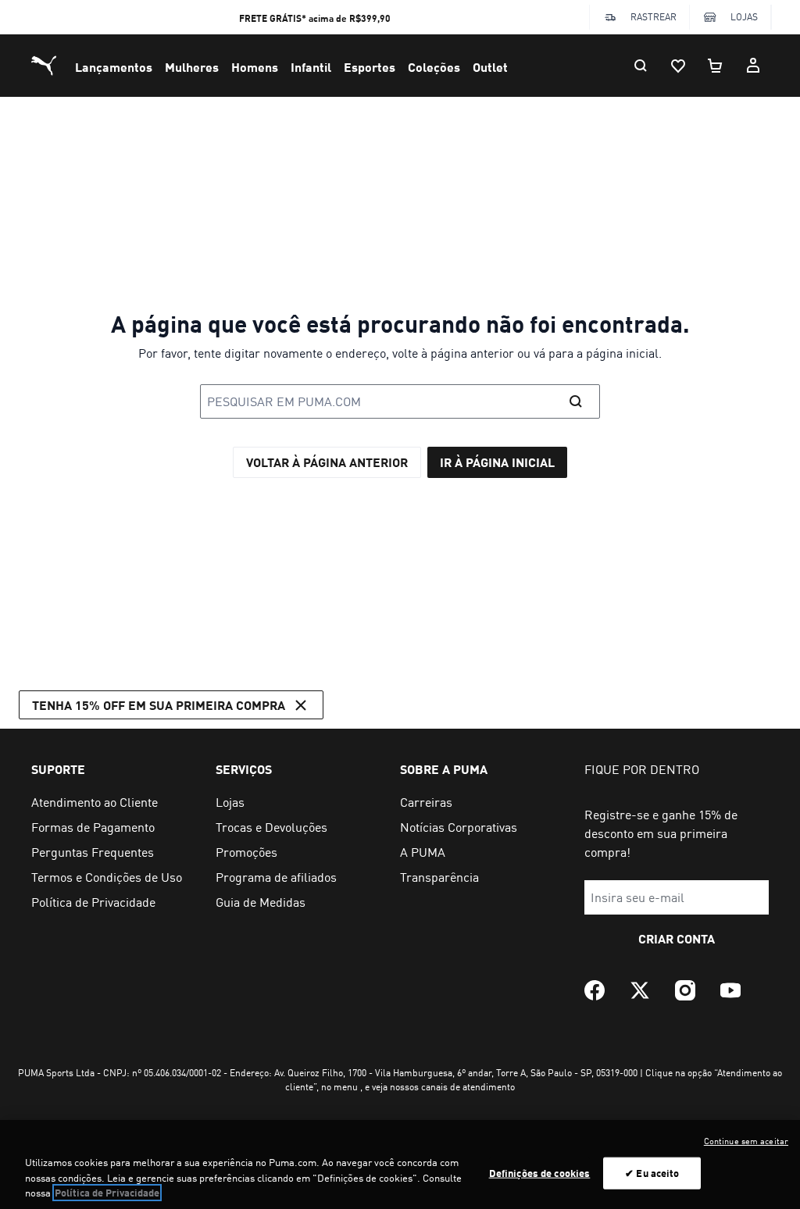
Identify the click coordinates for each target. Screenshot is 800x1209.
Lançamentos (113, 66)
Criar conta (676, 938)
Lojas (744, 17)
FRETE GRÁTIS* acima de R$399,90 (315, 18)
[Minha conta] (753, 65)
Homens (254, 66)
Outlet (490, 66)
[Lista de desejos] (678, 65)
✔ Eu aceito (652, 1172)
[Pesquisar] (640, 65)
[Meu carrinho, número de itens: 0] (715, 65)
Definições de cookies (540, 1172)
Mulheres (192, 66)
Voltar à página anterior (327, 462)
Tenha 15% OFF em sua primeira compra (158, 704)
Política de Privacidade (107, 1192)
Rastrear (653, 17)
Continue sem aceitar (746, 1141)
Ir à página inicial (497, 462)
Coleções (434, 66)
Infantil (311, 66)
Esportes (369, 66)
